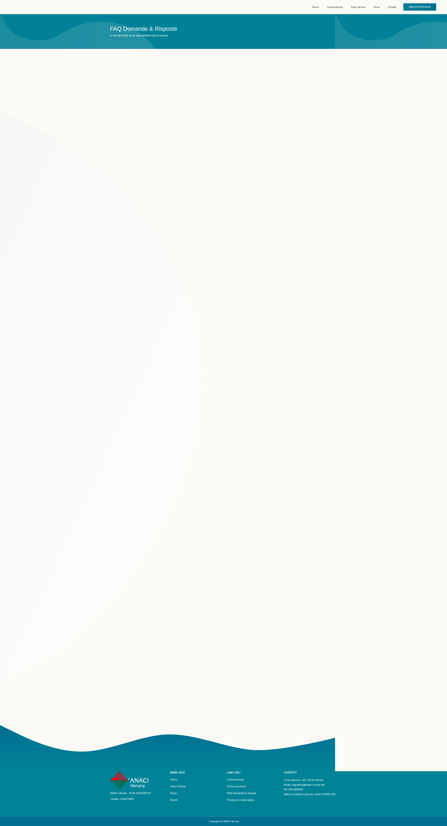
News (173, 793)
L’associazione (235, 779)
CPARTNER (127, 799)
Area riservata (420, 6)
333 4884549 (295, 789)
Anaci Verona (177, 786)
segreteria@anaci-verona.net (308, 784)
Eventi (173, 799)
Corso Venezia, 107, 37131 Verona (303, 780)
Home (173, 779)
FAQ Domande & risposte (241, 793)
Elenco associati (236, 786)
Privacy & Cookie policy (240, 799)
